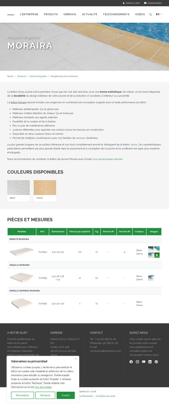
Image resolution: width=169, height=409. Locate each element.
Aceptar (66, 395)
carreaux (81, 137)
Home (10, 76)
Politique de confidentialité (80, 396)
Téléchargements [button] (116, 14)
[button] (159, 14)
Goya (95, 159)
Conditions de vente (105, 396)
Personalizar (22, 395)
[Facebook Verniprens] (131, 362)
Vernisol (70, 14)
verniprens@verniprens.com (105, 350)
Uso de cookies (43, 387)
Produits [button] (51, 14)
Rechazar (45, 395)
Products (21, 76)
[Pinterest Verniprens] (156, 362)
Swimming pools (38, 76)
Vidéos (140, 14)
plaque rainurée (114, 159)
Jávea (133, 144)
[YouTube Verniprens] (143, 362)
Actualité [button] (89, 14)
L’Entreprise (29, 14)
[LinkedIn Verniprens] (150, 362)
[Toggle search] (150, 14)
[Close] (76, 359)
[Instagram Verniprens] (137, 362)
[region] (43, 379)
